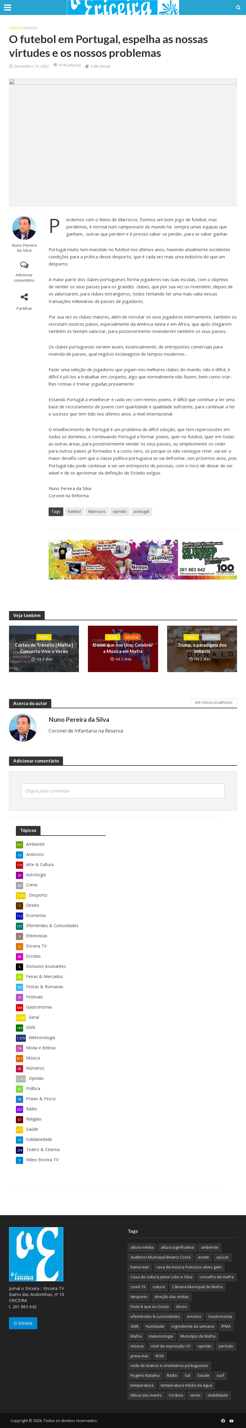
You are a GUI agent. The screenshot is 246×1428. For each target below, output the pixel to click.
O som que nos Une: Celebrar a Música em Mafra (123, 648)
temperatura (142, 1385)
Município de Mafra (197, 1336)
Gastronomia (220, 1316)
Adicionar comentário (24, 277)
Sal (187, 1375)
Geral (15, 28)
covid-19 (137, 1286)
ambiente (209, 1247)
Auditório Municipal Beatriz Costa (160, 1257)
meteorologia (161, 1336)
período (226, 1346)
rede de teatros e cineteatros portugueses (169, 1365)
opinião (120, 511)
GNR (134, 1326)
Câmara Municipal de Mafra (197, 1286)
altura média (142, 1247)
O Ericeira (23, 1323)
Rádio (172, 1375)
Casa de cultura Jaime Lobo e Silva (161, 1277)
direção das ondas (171, 1296)
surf (220, 1375)
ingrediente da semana (193, 1326)
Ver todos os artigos (213, 703)
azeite (203, 1257)
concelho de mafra (217, 1277)
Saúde (203, 1375)
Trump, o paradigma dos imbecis (202, 648)
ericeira (194, 1316)
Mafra (136, 1336)
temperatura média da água (186, 1385)
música (136, 1346)
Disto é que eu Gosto (149, 1306)
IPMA (225, 1326)
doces (181, 1306)
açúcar (222, 1257)
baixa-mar (139, 1267)
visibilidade (218, 1395)
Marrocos (97, 511)
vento (195, 1395)
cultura (158, 1286)
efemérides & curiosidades (155, 1316)
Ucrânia (176, 1395)
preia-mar (139, 1356)
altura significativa (177, 1247)
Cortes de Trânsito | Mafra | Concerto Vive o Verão (44, 648)
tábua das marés (146, 1395)
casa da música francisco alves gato (189, 1267)
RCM (160, 1356)
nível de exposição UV (170, 1346)
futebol (74, 511)
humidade (155, 1326)
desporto (138, 1296)
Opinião (30, 28)
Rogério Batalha (145, 1375)
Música (132, 637)
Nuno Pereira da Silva (24, 248)
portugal (141, 511)
